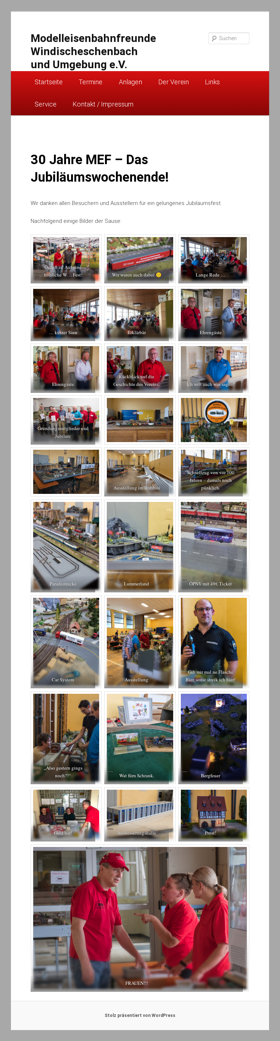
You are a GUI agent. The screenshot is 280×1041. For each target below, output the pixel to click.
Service (46, 104)
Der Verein (173, 82)
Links (212, 82)
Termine (90, 82)
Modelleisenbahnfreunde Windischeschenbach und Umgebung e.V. (93, 51)
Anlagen (130, 82)
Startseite (49, 82)
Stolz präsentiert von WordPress (140, 1015)
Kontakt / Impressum (103, 104)
